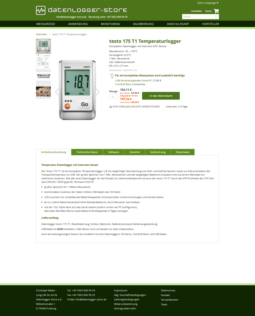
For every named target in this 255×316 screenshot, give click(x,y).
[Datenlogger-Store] (82, 10)
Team (164, 304)
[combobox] (200, 16)
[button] (57, 92)
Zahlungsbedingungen (126, 299)
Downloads (182, 152)
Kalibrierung (157, 152)
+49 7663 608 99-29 (117, 16)
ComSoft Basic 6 (124, 84)
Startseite (41, 34)
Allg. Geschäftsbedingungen (130, 295)
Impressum (120, 290)
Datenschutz (168, 290)
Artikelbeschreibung (53, 152)
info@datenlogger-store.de (90, 299)
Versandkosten (169, 299)
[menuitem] (46, 24)
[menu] (128, 24)
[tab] (53, 152)
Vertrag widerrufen (125, 308)
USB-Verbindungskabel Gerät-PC (133, 80)
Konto (208, 11)
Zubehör (135, 152)
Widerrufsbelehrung (125, 304)
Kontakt (165, 295)
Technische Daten (87, 152)
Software (113, 152)
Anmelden (196, 11)
